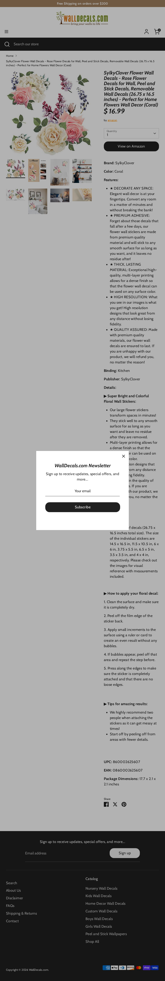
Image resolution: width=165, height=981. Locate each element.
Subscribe (83, 507)
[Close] (123, 456)
